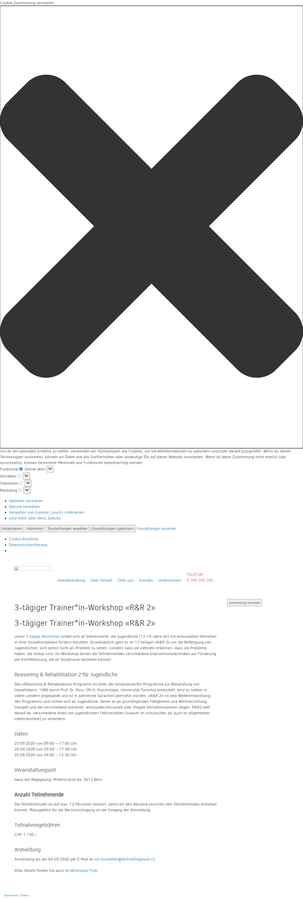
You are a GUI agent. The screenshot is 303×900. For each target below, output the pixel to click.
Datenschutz (11, 895)
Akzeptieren (12, 528)
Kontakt (146, 580)
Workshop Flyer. (84, 870)
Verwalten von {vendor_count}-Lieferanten (46, 512)
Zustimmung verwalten (244, 602)
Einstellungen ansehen (67, 528)
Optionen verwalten (26, 500)
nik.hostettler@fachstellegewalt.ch (124, 859)
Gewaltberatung (71, 580)
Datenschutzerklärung (28, 544)
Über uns (126, 580)
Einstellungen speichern (113, 528)
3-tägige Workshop (42, 636)
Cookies (24, 895)
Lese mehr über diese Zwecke (35, 518)
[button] (151, 227)
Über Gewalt (101, 580)
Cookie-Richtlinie (23, 539)
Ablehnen (35, 528)
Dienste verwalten (24, 506)
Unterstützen (169, 580)
